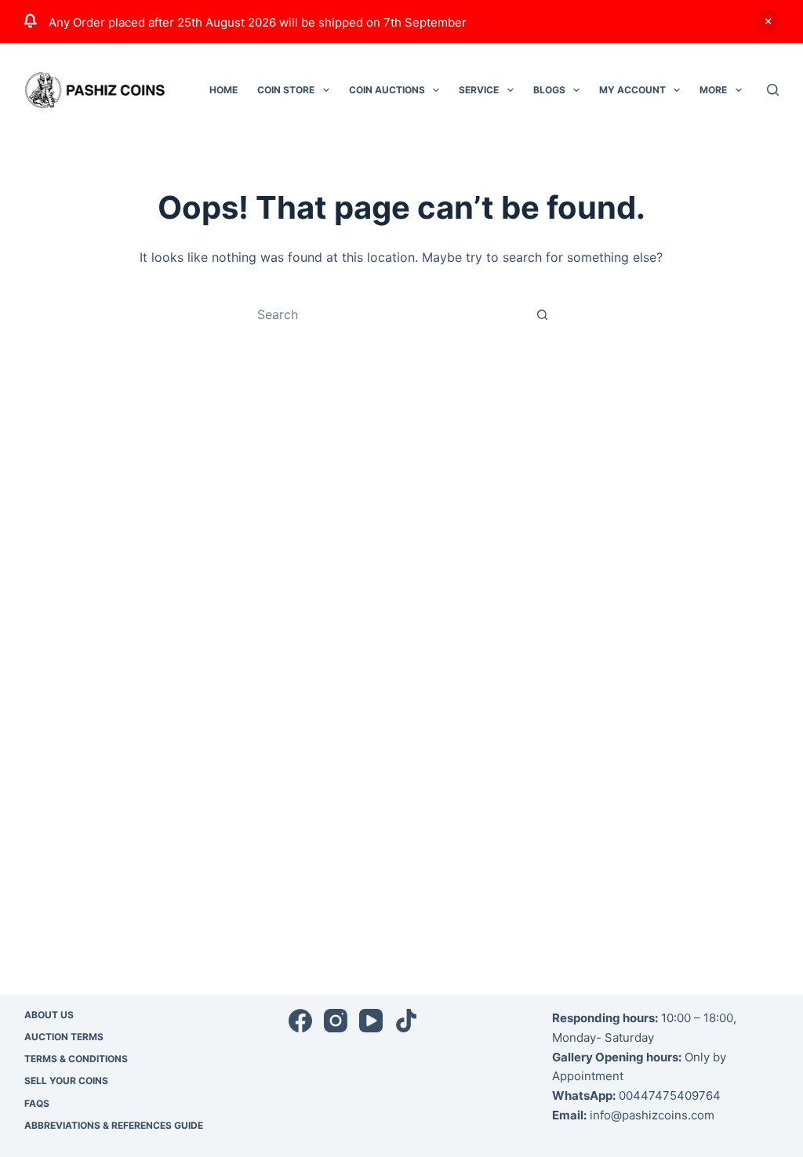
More (713, 90)
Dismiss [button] (767, 21)
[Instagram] (335, 1020)
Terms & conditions (76, 1059)
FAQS (36, 1103)
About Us (49, 1015)
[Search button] (543, 314)
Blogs (549, 90)
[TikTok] (406, 1020)
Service (479, 90)
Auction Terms (64, 1037)
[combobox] (386, 314)
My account (632, 90)
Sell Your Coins (66, 1080)
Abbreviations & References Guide (113, 1125)
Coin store (285, 90)
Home (223, 90)
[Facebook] (300, 1020)
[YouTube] (371, 1020)
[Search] (773, 90)
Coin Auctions (387, 90)
